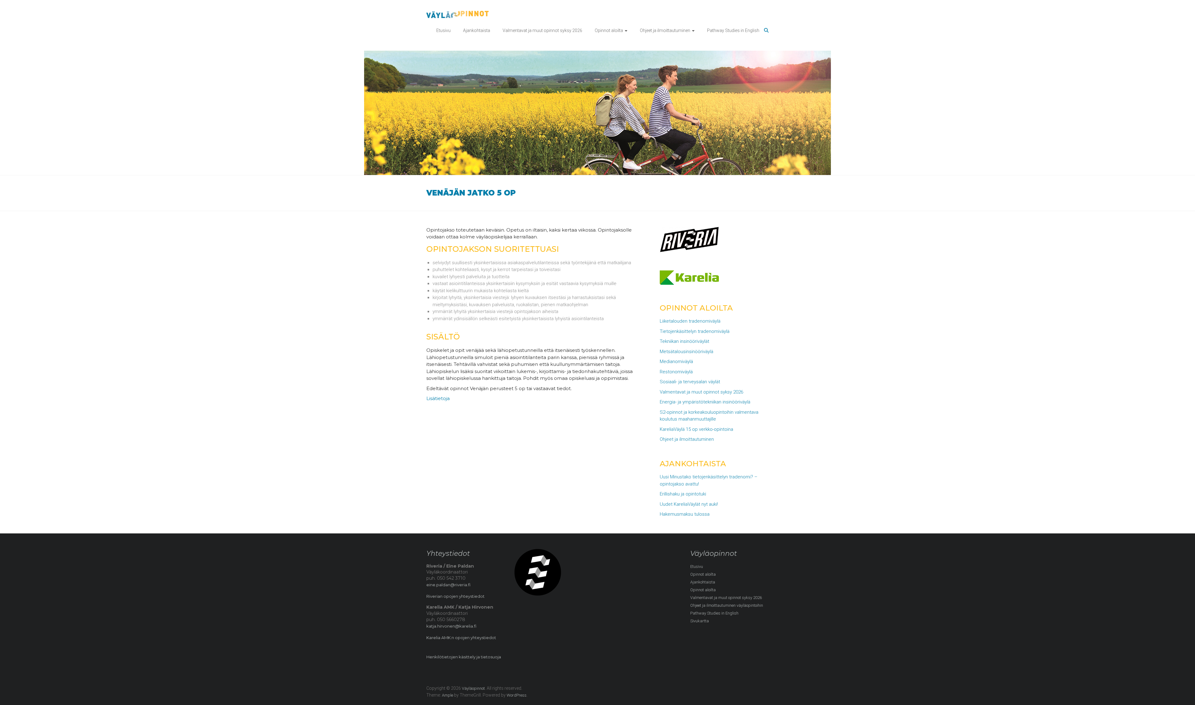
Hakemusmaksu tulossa (685, 514)
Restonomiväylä (676, 372)
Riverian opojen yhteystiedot (455, 596)
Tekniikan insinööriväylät (684, 341)
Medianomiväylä (676, 361)
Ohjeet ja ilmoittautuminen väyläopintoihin (726, 605)
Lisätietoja (438, 398)
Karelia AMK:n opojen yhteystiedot (461, 637)
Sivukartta (699, 621)
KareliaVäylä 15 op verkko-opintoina (696, 429)
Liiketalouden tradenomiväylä (690, 321)
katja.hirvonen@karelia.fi (451, 626)
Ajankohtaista (476, 30)
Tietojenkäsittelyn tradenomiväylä (694, 331)
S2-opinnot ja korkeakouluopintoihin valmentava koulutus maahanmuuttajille (709, 415)
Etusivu (443, 30)
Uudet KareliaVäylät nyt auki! (689, 504)
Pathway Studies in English (733, 30)
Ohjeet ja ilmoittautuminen (665, 30)
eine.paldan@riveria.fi (448, 584)
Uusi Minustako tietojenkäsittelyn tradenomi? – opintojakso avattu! (708, 480)
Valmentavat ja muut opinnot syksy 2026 (542, 30)
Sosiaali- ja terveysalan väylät (690, 382)
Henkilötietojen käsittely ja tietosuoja (463, 656)
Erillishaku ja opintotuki (683, 494)
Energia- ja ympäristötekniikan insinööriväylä (705, 402)
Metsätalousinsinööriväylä (686, 351)
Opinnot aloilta (609, 30)
